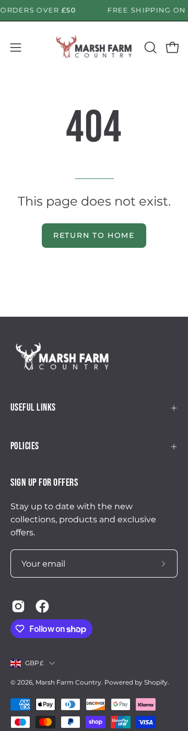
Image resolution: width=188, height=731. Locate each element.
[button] (149, 47)
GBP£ (34, 663)
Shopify (156, 682)
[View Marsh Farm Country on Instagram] (18, 606)
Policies (24, 446)
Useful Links (33, 408)
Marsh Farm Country (68, 682)
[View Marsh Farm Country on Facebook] (42, 606)
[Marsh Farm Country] (94, 47)
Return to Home (94, 235)
